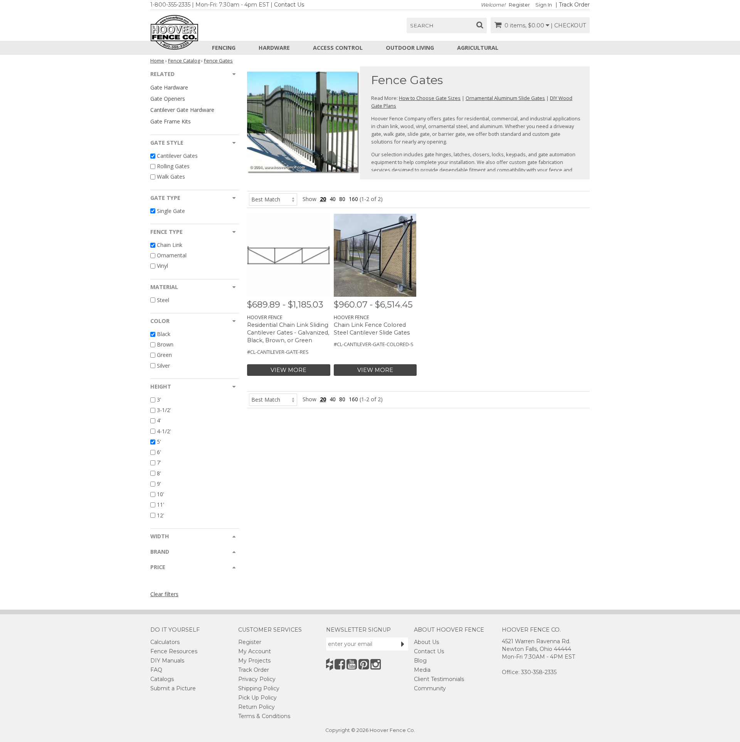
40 (333, 199)
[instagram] (375, 664)
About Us (426, 642)
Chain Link (169, 244)
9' (159, 483)
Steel (163, 300)
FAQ (156, 669)
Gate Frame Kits (170, 121)
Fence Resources (173, 651)
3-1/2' (164, 410)
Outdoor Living (410, 47)
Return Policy (256, 706)
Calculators (165, 642)
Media (422, 669)
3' (159, 399)
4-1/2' (164, 431)
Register (519, 5)
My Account (254, 651)
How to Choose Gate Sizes (430, 98)
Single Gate (171, 211)
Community (430, 688)
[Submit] (402, 644)
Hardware (274, 47)
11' (160, 505)
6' (159, 452)
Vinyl (162, 266)
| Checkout (568, 25)
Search (422, 25)
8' (159, 473)
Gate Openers (167, 98)
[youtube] (351, 664)
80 (342, 199)
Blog (420, 660)
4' (159, 420)
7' (159, 462)
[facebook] (340, 664)
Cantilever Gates (177, 155)
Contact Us (289, 4)
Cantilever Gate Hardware (182, 109)
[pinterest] (363, 664)
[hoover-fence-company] (329, 664)
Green (164, 355)
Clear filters (164, 594)
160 (353, 199)
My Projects (254, 660)
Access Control (338, 47)
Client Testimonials (439, 679)
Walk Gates (171, 177)
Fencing (223, 47)
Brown (165, 344)
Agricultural (477, 47)
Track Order (574, 4)
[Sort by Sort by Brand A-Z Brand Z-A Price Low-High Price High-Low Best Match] (273, 199)
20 (323, 199)
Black (163, 334)
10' (160, 494)
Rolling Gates (173, 166)
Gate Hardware (169, 87)
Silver (163, 365)
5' (159, 441)
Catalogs (162, 679)
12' (160, 515)
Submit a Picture (173, 688)
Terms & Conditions (264, 716)
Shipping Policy (258, 688)
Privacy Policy (257, 679)
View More (288, 370)
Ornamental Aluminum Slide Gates (505, 98)
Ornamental (172, 255)
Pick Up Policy (257, 697)
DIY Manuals (167, 660)
